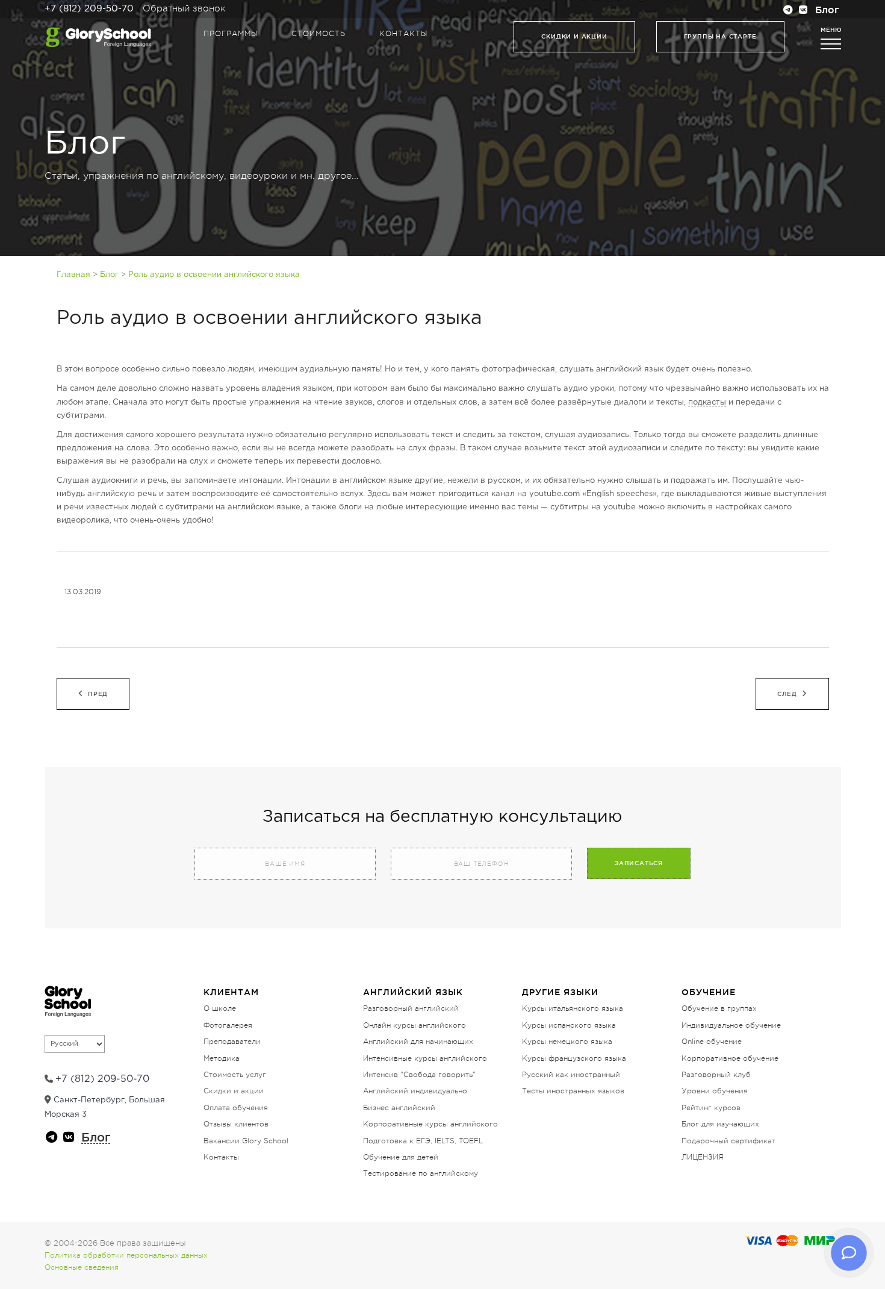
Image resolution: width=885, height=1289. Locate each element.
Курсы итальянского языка (572, 1008)
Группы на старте (720, 36)
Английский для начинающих (418, 1041)
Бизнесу (382, 267)
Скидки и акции (574, 36)
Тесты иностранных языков (573, 1091)
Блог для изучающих (720, 1124)
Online (503, 267)
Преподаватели (270, 267)
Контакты (403, 33)
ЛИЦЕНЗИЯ (703, 1157)
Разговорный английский (411, 1008)
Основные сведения (82, 1267)
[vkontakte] (804, 11)
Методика (221, 1058)
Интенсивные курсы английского (425, 1058)
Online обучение (712, 1041)
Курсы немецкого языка (567, 1041)
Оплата (747, 267)
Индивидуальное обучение (731, 1025)
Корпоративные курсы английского (430, 1124)
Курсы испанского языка (569, 1025)
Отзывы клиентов (236, 1124)
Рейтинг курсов (711, 1108)
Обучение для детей (400, 1157)
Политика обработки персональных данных (126, 1255)
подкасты (707, 402)
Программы (230, 33)
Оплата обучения (235, 1108)
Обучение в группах (719, 1008)
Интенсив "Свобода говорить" (419, 1074)
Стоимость (318, 33)
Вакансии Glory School (245, 1141)
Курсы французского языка (574, 1058)
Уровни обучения (715, 1091)
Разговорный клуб (716, 1074)
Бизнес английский (399, 1108)
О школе (219, 1008)
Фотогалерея (227, 1025)
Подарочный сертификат (728, 1141)
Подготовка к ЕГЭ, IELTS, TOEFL (423, 1141)
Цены (626, 267)
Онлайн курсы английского (414, 1025)
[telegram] (787, 11)
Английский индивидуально (415, 1091)
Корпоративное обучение (730, 1058)
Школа (138, 267)
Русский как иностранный (571, 1074)
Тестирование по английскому (420, 1173)
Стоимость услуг (234, 1074)
